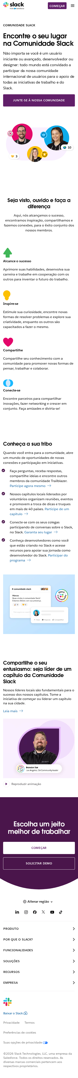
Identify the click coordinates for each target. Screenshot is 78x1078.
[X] (43, 913)
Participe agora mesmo (28, 486)
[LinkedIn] (17, 913)
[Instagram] (26, 913)
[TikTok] (61, 913)
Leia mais (10, 711)
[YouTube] (52, 913)
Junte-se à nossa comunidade (39, 100)
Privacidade (11, 1022)
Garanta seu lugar (38, 532)
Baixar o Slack (13, 1013)
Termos (30, 1022)
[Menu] (72, 5)
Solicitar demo (39, 863)
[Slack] (13, 6)
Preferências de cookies (19, 1032)
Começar (57, 6)
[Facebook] (35, 913)
